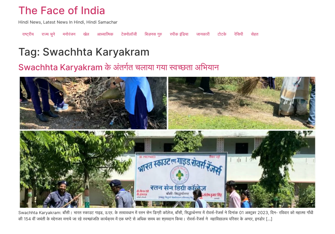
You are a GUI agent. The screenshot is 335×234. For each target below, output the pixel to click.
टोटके (221, 34)
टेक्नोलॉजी (129, 34)
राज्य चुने (48, 34)
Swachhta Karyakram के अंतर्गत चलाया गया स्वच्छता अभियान (118, 67)
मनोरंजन (69, 34)
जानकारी (203, 34)
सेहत (254, 34)
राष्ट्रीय (28, 34)
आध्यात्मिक (105, 34)
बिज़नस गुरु (153, 34)
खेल (86, 34)
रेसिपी (238, 34)
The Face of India (61, 10)
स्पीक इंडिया (179, 34)
